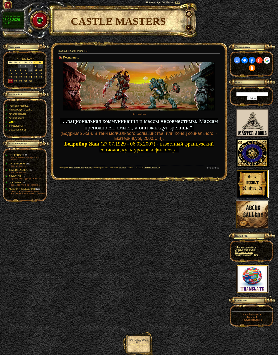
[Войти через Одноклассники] (252, 68)
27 (10, 81)
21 (15, 77)
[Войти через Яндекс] (259, 60)
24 (30, 77)
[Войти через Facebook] (252, 60)
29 (20, 81)
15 (20, 73)
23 (25, 77)
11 (36, 70)
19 (40, 73)
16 (25, 73)
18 (35, 73)
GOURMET (15, 182)
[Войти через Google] (266, 60)
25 (35, 77)
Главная (62, 51)
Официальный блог (245, 247)
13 (10, 73)
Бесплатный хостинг (138, 344)
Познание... (71, 57)
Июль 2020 (26, 58)
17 (30, 73)
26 (40, 77)
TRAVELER (15, 176)
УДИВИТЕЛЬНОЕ (18, 170)
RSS (177, 2)
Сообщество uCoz (245, 249)
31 (30, 81)
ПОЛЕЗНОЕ (15, 155)
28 (15, 81)
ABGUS (122, 168)
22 (20, 77)
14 (15, 73)
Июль (80, 51)
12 (40, 70)
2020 (72, 51)
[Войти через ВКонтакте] (244, 60)
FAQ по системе (244, 252)
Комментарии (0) (152, 168)
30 (25, 81)
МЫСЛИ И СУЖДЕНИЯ (22, 189)
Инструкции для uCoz (246, 255)
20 (10, 77)
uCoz (138, 347)
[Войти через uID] (237, 60)
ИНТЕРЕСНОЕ (17, 163)
